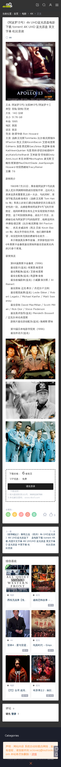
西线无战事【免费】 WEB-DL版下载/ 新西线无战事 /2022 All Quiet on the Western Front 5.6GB (17, 600)
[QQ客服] (56, 754)
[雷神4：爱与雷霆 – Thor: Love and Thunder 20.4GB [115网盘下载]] (18, 623)
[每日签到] (56, 749)
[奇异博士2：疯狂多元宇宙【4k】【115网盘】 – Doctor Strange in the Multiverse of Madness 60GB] (43, 668)
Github (50, 759)
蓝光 (38, 595)
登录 (13, 714)
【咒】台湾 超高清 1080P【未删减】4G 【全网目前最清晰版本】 (17, 690)
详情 (34, 754)
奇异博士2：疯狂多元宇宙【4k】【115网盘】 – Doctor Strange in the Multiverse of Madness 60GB (43, 690)
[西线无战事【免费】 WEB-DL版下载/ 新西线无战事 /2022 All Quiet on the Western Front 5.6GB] (18, 578)
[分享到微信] (8, 514)
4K (10, 38)
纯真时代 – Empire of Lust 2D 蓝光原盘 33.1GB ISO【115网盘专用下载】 (43, 645)
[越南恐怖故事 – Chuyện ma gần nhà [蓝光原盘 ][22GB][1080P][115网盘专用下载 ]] (43, 578)
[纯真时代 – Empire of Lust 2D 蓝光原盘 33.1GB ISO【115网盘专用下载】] (43, 623)
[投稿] (37, 4)
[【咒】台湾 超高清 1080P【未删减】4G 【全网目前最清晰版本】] (18, 668)
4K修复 (7, 5)
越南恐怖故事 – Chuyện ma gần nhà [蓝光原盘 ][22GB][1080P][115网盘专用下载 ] (43, 600)
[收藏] (44, 514)
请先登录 (30, 486)
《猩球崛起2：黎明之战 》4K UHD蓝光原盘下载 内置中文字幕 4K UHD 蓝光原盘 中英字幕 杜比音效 (18, 541)
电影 (12, 595)
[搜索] (44, 4)
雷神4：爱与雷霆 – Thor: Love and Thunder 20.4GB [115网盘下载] (17, 645)
